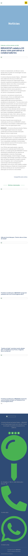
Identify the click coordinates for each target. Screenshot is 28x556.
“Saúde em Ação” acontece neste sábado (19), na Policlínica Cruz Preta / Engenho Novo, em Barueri (13, 350)
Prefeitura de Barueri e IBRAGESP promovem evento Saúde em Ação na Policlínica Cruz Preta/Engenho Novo (14, 400)
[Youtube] (18, 433)
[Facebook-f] (9, 433)
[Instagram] (15, 433)
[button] (26, 2)
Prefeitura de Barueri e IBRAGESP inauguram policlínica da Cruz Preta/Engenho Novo (14, 293)
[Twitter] (12, 433)
